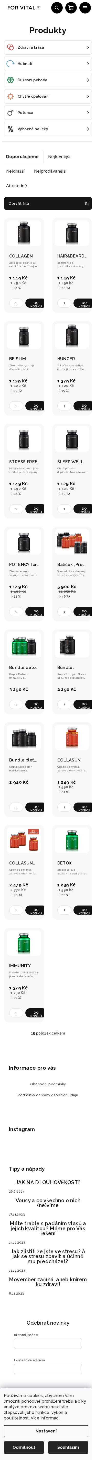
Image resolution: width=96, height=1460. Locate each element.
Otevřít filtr (18, 203)
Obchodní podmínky (48, 1084)
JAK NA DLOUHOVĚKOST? (48, 1182)
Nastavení (46, 1431)
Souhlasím (68, 1447)
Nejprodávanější (50, 171)
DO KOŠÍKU (36, 304)
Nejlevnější (59, 156)
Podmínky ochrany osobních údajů (48, 1095)
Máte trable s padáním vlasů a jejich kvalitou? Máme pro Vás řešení (48, 1228)
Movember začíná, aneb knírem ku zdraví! (48, 1282)
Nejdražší (15, 171)
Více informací (45, 1418)
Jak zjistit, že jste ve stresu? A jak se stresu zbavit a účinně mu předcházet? (48, 1256)
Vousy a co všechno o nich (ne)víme (48, 1203)
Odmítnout (24, 1447)
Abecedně (16, 185)
